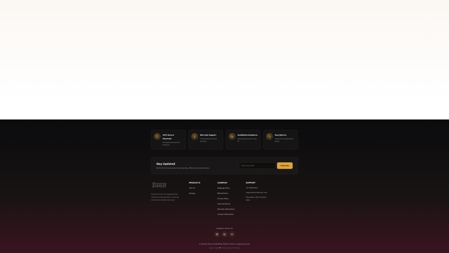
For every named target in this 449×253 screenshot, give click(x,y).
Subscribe (285, 166)
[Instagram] (217, 234)
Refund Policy (222, 193)
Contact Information (225, 214)
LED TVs (192, 188)
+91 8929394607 (252, 188)
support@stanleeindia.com (256, 192)
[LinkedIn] (224, 234)
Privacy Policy (222, 198)
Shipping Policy (223, 188)
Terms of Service (223, 204)
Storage (192, 193)
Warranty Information (226, 209)
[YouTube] (232, 234)
